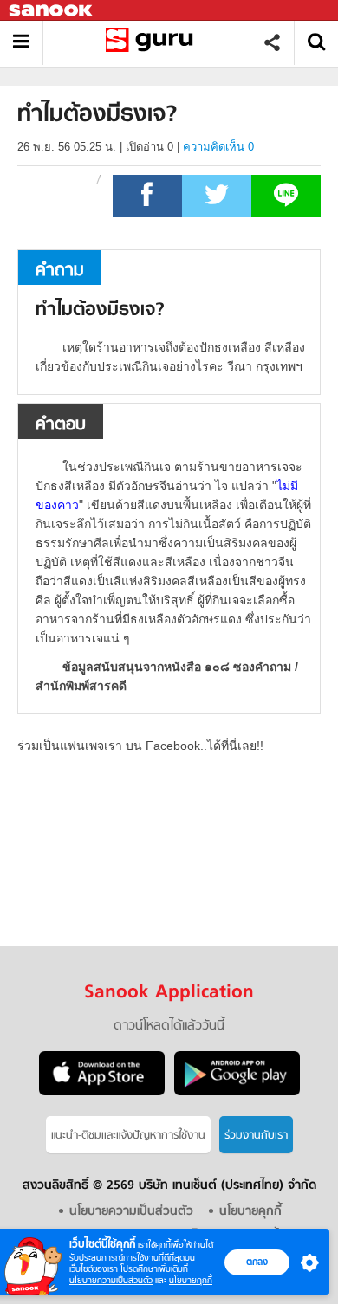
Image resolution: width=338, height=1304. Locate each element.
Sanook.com (52, 11)
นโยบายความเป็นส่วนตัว (111, 1280)
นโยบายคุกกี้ (190, 1280)
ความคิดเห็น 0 (218, 146)
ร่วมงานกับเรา (256, 1135)
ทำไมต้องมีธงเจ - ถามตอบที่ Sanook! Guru (153, 43)
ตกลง (257, 1261)
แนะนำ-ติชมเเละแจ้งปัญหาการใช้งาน (128, 1135)
